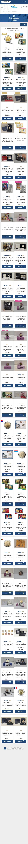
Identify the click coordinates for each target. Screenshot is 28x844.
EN (25, 1)
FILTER (25, 24)
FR (22, 1)
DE (25, 2)
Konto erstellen (6, 1)
